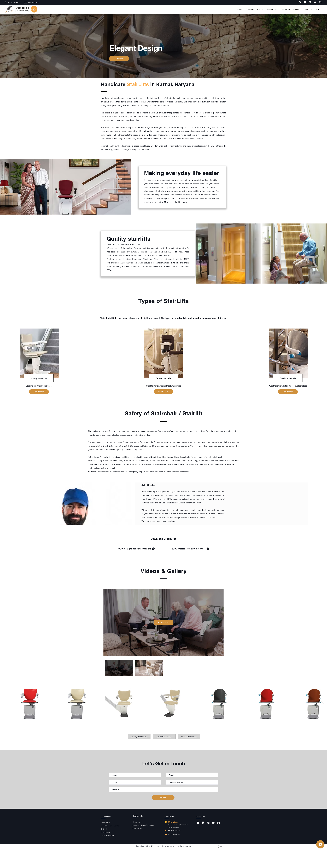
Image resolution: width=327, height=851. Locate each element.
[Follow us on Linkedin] (208, 822)
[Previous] (14, 45)
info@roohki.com (174, 834)
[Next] (313, 45)
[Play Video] (119, 668)
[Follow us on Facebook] (198, 822)
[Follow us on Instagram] (218, 822)
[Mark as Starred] (300, 2)
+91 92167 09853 (174, 830)
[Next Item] (322, 703)
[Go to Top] (220, 846)
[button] (249, 9)
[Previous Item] (4, 703)
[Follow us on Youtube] (213, 822)
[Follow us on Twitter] (203, 822)
